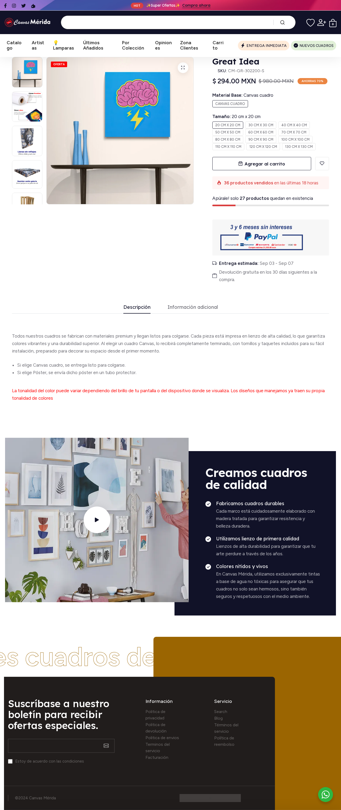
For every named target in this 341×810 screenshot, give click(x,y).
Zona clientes (189, 45)
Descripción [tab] (137, 307)
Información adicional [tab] (193, 307)
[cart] (333, 22)
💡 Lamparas (63, 45)
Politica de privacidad (155, 714)
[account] (321, 22)
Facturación (156, 757)
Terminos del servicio (157, 747)
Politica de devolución (156, 728)
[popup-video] (97, 520)
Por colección (133, 45)
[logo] (28, 22)
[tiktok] (33, 5)
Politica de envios (162, 737)
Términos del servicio (226, 728)
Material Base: (242, 95)
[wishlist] (310, 22)
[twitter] (23, 5)
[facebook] (5, 5)
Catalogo (14, 45)
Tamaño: (236, 116)
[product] (183, 67)
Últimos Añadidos (93, 45)
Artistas (38, 45)
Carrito (218, 45)
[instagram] (14, 5)
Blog (218, 718)
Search (220, 711)
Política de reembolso (224, 741)
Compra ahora (196, 5)
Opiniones (163, 45)
